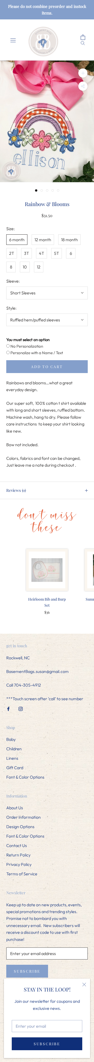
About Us (14, 807)
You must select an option (28, 339)
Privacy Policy (19, 864)
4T (41, 253)
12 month (42, 239)
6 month (17, 239)
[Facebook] (8, 708)
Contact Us (16, 845)
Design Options (20, 826)
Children (14, 748)
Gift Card (14, 767)
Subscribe (47, 1043)
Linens (12, 758)
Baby (11, 739)
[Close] (84, 984)
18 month (69, 239)
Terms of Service (21, 873)
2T (11, 253)
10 (25, 266)
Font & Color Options (25, 777)
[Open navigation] (13, 40)
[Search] (85, 42)
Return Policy (18, 855)
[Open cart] (85, 37)
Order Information (23, 817)
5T (56, 253)
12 (38, 266)
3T (26, 253)
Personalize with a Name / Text (36, 352)
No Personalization (26, 346)
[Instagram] (21, 708)
